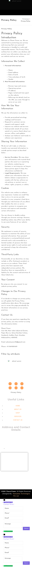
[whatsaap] (16, 383)
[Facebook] (10, 387)
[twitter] (16, 387)
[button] (29, 12)
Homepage (25, 19)
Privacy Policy (16, 392)
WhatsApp (9, 531)
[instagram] (10, 383)
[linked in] (21, 387)
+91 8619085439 (8, 476)
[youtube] (21, 383)
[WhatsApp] (4, 531)
